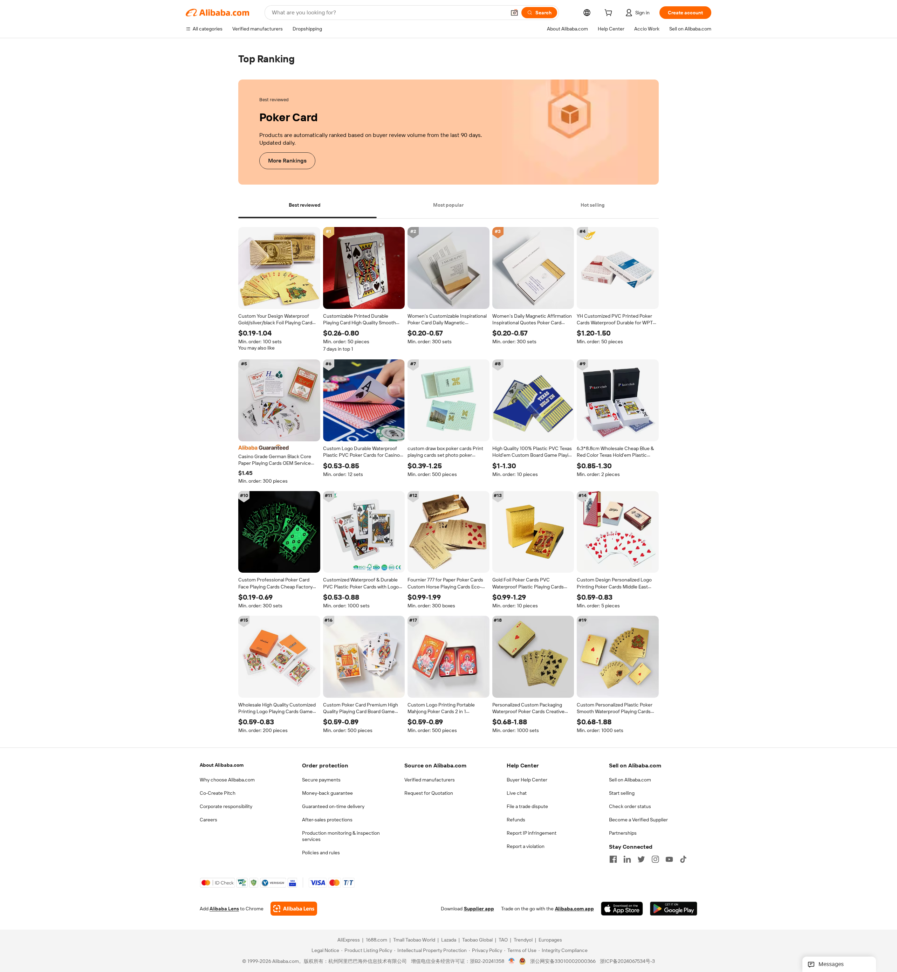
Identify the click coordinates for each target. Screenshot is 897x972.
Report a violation (526, 846)
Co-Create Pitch (217, 793)
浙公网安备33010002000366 (563, 961)
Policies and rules (321, 852)
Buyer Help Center (527, 780)
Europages (550, 940)
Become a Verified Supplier (638, 819)
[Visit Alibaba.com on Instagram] (655, 859)
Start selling (622, 793)
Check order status (630, 806)
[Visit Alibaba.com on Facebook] (613, 859)
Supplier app (479, 909)
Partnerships (623, 833)
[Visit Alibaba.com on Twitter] (641, 859)
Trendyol (523, 940)
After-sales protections (327, 819)
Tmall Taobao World (414, 940)
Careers (208, 819)
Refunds (516, 819)
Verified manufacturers (429, 780)
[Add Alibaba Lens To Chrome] (294, 909)
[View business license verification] (511, 961)
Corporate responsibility (226, 806)
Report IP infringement (531, 833)
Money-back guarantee (327, 793)
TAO (503, 940)
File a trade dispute (527, 806)
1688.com (376, 940)
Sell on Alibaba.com (630, 780)
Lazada (448, 940)
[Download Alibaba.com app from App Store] (622, 909)
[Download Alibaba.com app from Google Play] (673, 909)
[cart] (609, 13)
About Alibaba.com (222, 765)
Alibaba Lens (224, 909)
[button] (514, 12)
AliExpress (348, 940)
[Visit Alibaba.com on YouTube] (669, 859)
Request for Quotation (428, 793)
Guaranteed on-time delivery (333, 806)
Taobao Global (477, 940)
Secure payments (321, 780)
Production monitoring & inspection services (341, 836)
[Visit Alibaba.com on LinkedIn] (627, 859)
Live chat (517, 793)
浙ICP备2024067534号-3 (627, 961)
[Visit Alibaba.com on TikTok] (683, 859)
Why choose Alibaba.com (227, 780)
